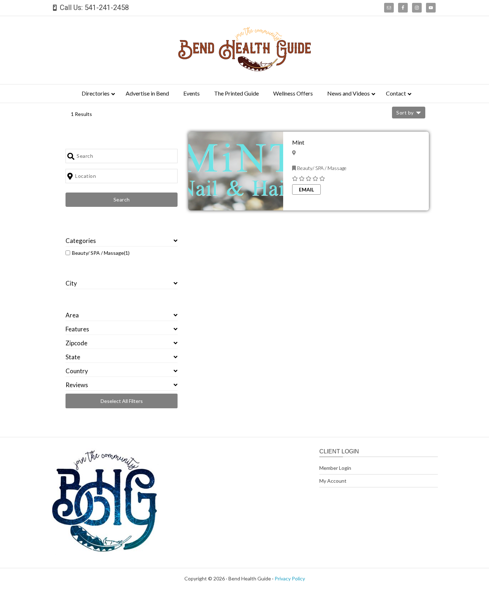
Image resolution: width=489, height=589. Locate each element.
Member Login (335, 468)
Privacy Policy (290, 578)
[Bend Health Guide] (244, 68)
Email (306, 189)
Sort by (405, 112)
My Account (333, 481)
